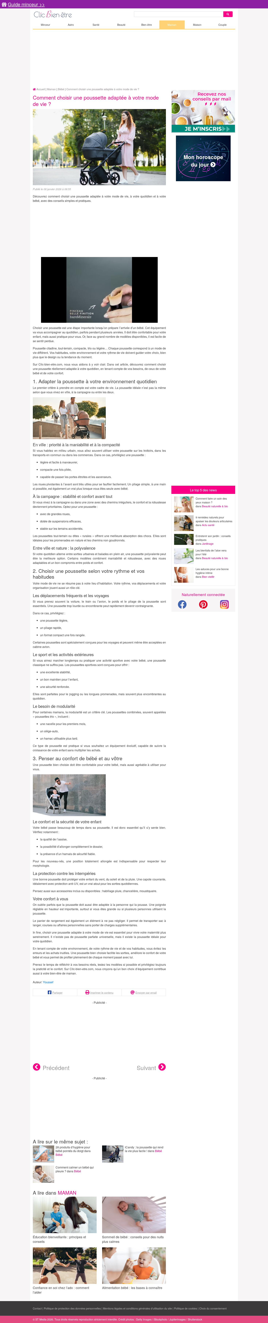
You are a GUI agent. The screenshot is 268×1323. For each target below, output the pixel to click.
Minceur (45, 24)
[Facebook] (182, 606)
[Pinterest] (203, 606)
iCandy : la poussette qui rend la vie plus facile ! (144, 1149)
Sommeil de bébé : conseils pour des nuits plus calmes (133, 1239)
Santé (96, 24)
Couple (222, 24)
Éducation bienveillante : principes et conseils (59, 1239)
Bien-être (146, 24)
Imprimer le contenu (101, 992)
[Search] (228, 14)
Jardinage (207, 543)
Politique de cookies (185, 1308)
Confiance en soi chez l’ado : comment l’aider (61, 1290)
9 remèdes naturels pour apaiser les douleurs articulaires (214, 519)
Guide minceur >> (26, 4)
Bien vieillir (208, 576)
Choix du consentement (213, 1308)
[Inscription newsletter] (203, 111)
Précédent (56, 1067)
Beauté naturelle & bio (215, 506)
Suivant (146, 1067)
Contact (37, 1308)
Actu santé (208, 525)
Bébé (59, 1155)
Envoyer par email (146, 992)
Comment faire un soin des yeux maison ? (211, 500)
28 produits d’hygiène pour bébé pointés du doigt (73, 1149)
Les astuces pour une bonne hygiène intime (212, 571)
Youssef (48, 982)
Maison (197, 24)
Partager (57, 992)
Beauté (121, 24)
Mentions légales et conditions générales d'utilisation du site (137, 1308)
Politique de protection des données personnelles (72, 1308)
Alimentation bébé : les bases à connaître (132, 1287)
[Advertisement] (134, 58)
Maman (172, 24)
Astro (71, 24)
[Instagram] (224, 604)
